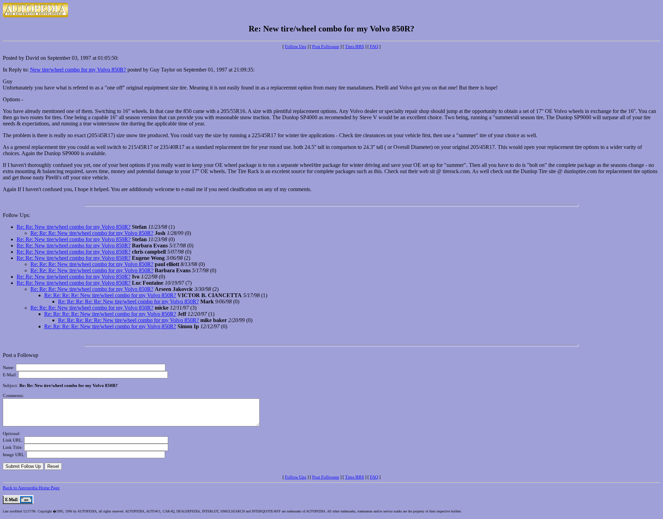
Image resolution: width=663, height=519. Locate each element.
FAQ (374, 46)
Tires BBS (354, 46)
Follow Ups (295, 46)
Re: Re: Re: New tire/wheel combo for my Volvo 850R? (91, 233)
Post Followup (325, 46)
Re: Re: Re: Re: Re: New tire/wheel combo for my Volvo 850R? (128, 301)
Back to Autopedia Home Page (31, 487)
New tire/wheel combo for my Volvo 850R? (78, 70)
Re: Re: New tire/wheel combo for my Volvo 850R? (74, 227)
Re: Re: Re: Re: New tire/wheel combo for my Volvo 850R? (110, 295)
